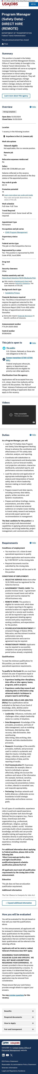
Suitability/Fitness (12, 293)
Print (6, 44)
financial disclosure (25, 316)
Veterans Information (9, 1068)
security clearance (23, 283)
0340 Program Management (16, 232)
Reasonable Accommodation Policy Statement (19, 1064)
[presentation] (19, 136)
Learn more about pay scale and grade (18, 195)
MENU (33, 4)
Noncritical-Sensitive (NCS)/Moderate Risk (19, 278)
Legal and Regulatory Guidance (13, 1071)
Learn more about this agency (16, 96)
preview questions (16, 995)
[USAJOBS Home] (10, 4)
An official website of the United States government (19, 1)
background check (22, 281)
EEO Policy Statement (10, 1061)
